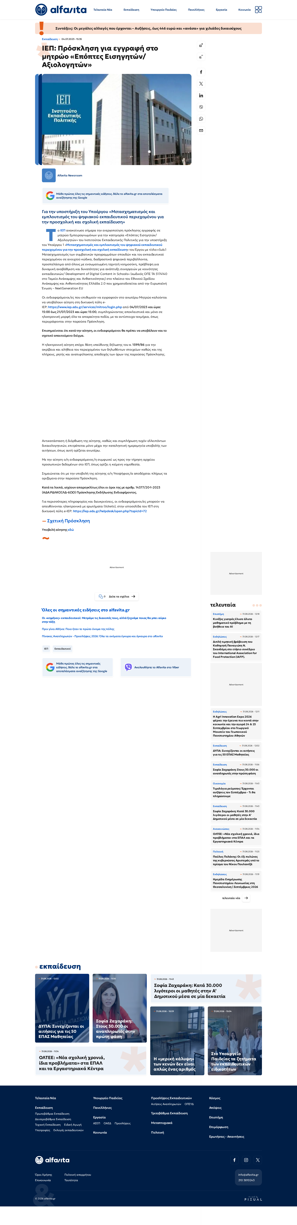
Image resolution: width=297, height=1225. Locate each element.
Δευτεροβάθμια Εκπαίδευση (53, 1119)
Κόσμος (214, 1098)
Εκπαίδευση (131, 9)
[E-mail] (201, 130)
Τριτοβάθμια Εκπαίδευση (169, 1113)
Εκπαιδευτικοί (62, 648)
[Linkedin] (201, 95)
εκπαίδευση (60, 966)
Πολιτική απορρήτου (77, 1174)
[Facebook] (201, 72)
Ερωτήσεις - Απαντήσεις (226, 1137)
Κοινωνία (244, 9)
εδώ (71, 530)
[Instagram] (246, 1160)
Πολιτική (157, 1132)
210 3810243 (246, 1180)
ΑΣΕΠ (96, 1123)
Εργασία (221, 9)
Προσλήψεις (122, 1123)
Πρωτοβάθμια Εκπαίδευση (52, 1113)
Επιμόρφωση (218, 1127)
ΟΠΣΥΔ (189, 1104)
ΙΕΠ (63, 230)
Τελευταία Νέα (103, 9)
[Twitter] (201, 84)
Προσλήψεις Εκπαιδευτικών (171, 1098)
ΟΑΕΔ (107, 1123)
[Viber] (201, 107)
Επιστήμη (216, 1117)
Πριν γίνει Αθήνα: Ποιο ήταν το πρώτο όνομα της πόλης (78, 629)
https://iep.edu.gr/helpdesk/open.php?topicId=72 (110, 511)
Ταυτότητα (71, 1180)
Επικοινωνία (43, 1180)
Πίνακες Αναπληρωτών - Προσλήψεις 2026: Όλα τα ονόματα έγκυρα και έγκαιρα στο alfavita (102, 636)
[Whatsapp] (201, 119)
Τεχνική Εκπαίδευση (48, 1124)
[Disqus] (119, 732)
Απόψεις (215, 1108)
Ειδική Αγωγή (73, 1124)
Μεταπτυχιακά (161, 1123)
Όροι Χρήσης (43, 1174)
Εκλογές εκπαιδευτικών (68, 1130)
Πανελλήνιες (196, 9)
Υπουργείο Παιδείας (164, 9)
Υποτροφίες (42, 1130)
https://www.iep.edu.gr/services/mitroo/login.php (85, 307)
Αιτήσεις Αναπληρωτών (166, 1104)
